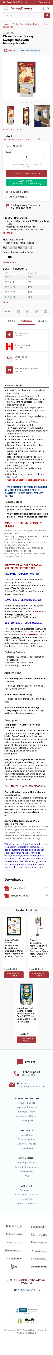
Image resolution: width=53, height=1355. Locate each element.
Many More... (10, 262)
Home (6, 24)
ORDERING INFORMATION (26, 1098)
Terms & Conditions (26, 1203)
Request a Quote (26, 1103)
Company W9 (26, 1120)
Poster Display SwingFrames (26, 24)
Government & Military (26, 1116)
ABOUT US (26, 1186)
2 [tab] (26, 102)
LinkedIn (34, 1342)
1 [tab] (22, 102)
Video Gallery (26, 1171)
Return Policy (26, 1148)
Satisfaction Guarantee (26, 1194)
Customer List (26, 1190)
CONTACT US (26, 1130)
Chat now (32, 205)
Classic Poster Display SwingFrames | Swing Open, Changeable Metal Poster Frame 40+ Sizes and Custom (13, 948)
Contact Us (44, 2)
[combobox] (26, 15)
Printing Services (26, 1162)
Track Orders (26, 1135)
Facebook (11, 1342)
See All (7, 302)
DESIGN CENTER (26, 1158)
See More (8, 233)
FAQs (26, 1176)
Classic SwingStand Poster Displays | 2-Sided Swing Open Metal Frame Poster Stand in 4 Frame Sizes (38, 948)
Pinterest (26, 1342)
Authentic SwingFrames (26, 1167)
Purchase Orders (26, 1112)
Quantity (9, 152)
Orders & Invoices (26, 1139)
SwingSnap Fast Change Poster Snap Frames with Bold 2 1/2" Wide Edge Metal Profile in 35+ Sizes (26, 1015)
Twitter (18, 1342)
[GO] (47, 15)
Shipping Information (26, 1107)
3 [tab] (30, 102)
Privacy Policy (26, 1199)
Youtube (42, 1342)
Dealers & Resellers (26, 1144)
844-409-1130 (20, 2)
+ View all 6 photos (12, 129)
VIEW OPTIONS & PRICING (14, 975)
